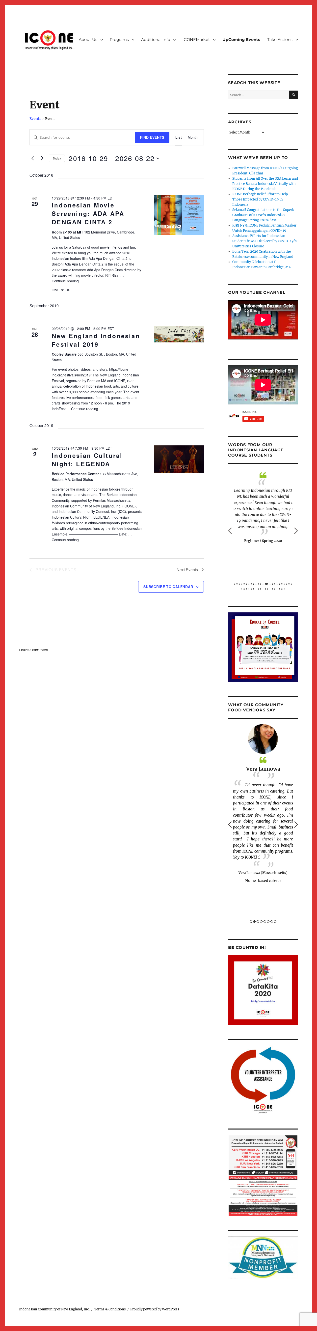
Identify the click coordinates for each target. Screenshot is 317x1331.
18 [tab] (242, 589)
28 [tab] (277, 589)
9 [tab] (263, 584)
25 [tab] (266, 589)
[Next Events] (42, 158)
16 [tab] (287, 584)
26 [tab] (270, 589)
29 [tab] (280, 589)
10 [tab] (266, 584)
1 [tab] (235, 584)
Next (296, 531)
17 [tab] (291, 584)
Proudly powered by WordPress (154, 1309)
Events (35, 118)
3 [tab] (242, 584)
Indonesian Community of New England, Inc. (54, 1309)
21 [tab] (252, 589)
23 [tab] (259, 589)
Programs (119, 39)
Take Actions (279, 39)
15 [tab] (284, 584)
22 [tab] (256, 589)
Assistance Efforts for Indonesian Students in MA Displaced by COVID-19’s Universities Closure (264, 241)
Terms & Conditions (110, 1309)
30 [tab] (284, 589)
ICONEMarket (196, 39)
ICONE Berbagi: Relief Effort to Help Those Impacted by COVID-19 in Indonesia (260, 199)
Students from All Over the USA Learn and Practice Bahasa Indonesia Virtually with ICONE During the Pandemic (265, 183)
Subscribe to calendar (168, 586)
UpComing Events (241, 39)
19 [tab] (245, 589)
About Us (88, 39)
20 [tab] (249, 589)
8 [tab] (259, 584)
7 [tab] (256, 584)
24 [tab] (263, 589)
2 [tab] (239, 584)
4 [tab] (245, 584)
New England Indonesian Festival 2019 (96, 340)
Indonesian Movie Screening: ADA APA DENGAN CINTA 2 (88, 213)
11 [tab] (270, 584)
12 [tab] (273, 584)
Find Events (152, 137)
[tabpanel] (263, 507)
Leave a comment (33, 650)
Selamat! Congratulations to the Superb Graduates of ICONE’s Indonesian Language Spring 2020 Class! (263, 215)
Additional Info (155, 39)
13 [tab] (277, 584)
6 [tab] (252, 584)
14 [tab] (280, 584)
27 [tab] (273, 589)
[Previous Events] (32, 158)
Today (57, 158)
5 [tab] (249, 584)
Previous (230, 531)
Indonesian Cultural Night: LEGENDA (87, 459)
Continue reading (65, 280)
